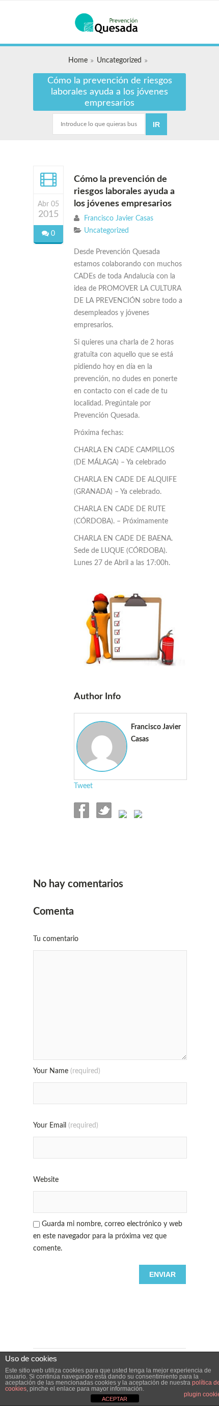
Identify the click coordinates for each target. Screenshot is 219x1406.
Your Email (65, 1125)
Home (78, 60)
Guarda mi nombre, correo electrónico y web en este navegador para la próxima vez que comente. (107, 1236)
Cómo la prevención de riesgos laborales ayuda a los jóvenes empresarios (124, 191)
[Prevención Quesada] (109, 23)
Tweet (83, 786)
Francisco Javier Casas (118, 218)
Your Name (66, 1071)
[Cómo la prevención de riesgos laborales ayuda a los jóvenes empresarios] (48, 179)
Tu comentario (55, 939)
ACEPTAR (114, 1399)
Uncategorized (119, 60)
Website (46, 1179)
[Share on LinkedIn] (137, 816)
